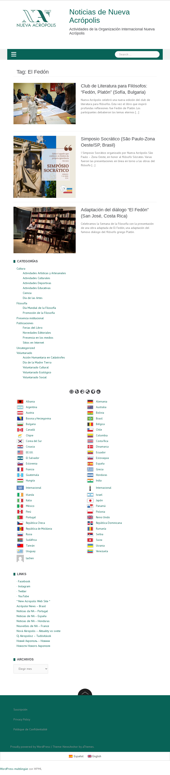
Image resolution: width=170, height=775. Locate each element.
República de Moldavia (39, 528)
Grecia (99, 469)
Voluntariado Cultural (36, 367)
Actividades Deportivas (37, 283)
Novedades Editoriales (37, 332)
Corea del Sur (34, 441)
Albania (30, 401)
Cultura (21, 268)
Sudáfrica (31, 540)
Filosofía (22, 303)
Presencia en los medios (38, 337)
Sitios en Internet (33, 342)
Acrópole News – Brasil (31, 606)
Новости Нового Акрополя (33, 646)
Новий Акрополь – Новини (33, 641)
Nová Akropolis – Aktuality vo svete (39, 631)
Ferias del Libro (32, 328)
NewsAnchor (70, 747)
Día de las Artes (32, 298)
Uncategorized (26, 348)
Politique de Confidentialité (30, 729)
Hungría (30, 480)
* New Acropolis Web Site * (33, 601)
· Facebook (23, 581)
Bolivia (100, 412)
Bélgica (100, 424)
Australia (101, 407)
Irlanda (30, 494)
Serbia (99, 534)
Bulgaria (31, 424)
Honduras (101, 475)
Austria (30, 412)
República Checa (35, 523)
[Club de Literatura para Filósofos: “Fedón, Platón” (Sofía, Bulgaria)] (44, 103)
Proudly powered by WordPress (30, 747)
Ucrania (100, 545)
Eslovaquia (102, 458)
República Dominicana (109, 523)
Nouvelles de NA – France (33, 626)
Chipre (29, 435)
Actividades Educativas (37, 288)
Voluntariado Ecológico (37, 372)
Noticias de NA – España (31, 616)
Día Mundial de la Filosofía (39, 308)
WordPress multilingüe (14, 769)
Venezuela (102, 551)
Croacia (30, 446)
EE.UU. (29, 452)
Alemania (101, 401)
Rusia (29, 534)
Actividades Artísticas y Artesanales (44, 273)
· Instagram (23, 586)
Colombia (102, 435)
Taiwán (30, 545)
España (100, 463)
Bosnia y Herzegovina (38, 418)
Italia (29, 500)
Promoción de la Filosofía (39, 313)
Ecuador (101, 452)
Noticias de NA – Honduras (33, 621)
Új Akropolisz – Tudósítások (34, 636)
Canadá (30, 429)
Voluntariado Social (35, 377)
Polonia (100, 511)
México (30, 506)
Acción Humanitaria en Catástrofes (44, 357)
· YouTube (23, 596)
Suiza (99, 540)
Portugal (31, 517)
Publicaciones (25, 323)
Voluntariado (24, 353)
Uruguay (30, 551)
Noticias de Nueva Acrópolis (99, 16)
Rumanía (101, 528)
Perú (28, 511)
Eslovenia (31, 463)
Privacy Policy (21, 719)
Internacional (33, 487)
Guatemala (32, 475)
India (99, 480)
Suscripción (20, 709)
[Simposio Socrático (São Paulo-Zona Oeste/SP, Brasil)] (44, 166)
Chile (99, 429)
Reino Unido (103, 517)
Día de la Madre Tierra (37, 362)
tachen (30, 558)
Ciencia (27, 293)
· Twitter (22, 591)
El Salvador (32, 458)
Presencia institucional (30, 318)
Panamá (101, 506)
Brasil (99, 418)
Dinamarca (102, 446)
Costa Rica (102, 441)
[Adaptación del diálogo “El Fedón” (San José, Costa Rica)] (44, 230)
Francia (30, 469)
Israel (99, 494)
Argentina (31, 407)
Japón (99, 500)
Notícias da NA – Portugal (32, 611)
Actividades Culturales (36, 278)
